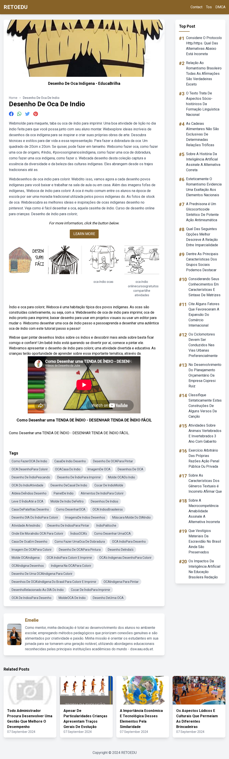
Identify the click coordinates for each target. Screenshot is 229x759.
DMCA (220, 7)
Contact (196, 7)
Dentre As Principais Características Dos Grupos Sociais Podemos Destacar (202, 262)
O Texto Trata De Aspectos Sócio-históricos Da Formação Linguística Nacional (202, 104)
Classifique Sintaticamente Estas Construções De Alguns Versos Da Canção (205, 406)
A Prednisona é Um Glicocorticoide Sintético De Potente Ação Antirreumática (202, 212)
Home (13, 98)
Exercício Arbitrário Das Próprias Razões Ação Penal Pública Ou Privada (204, 458)
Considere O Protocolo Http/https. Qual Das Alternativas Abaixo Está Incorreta (204, 46)
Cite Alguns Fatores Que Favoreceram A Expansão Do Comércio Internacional (204, 314)
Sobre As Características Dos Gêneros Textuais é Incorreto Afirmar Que (205, 483)
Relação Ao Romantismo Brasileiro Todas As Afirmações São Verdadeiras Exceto (204, 73)
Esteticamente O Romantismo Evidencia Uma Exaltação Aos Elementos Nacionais (204, 187)
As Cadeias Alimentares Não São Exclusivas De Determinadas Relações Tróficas (202, 134)
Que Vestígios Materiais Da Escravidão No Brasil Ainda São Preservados (205, 541)
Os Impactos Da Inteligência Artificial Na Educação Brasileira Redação (204, 569)
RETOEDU (16, 7)
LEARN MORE (84, 234)
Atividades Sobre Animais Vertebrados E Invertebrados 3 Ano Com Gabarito (205, 433)
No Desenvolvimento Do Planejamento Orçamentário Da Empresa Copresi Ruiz (205, 375)
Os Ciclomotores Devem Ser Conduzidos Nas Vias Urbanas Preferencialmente (203, 345)
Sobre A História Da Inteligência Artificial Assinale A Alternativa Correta (203, 162)
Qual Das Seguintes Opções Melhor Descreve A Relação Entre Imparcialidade (202, 237)
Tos (209, 7)
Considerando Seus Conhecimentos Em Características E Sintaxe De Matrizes (205, 287)
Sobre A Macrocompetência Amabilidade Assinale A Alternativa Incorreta (204, 511)
